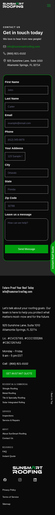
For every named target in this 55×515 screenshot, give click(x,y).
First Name (12, 82)
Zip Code (11, 197)
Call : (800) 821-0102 (15, 363)
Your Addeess (14, 148)
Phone (9, 131)
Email (8, 115)
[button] (49, 5)
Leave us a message (18, 214)
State (8, 181)
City (7, 164)
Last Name (12, 98)
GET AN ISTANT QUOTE (19, 373)
